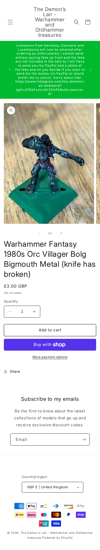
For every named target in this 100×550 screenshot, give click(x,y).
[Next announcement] (90, 69)
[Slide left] (38, 233)
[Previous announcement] (9, 69)
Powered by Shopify (57, 537)
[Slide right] (61, 233)
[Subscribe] (83, 439)
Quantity (11, 301)
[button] (10, 22)
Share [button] (15, 371)
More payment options (50, 357)
